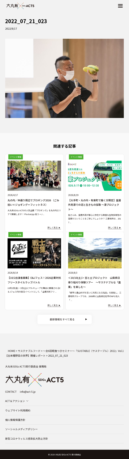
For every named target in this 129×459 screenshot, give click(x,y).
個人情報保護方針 (15, 420)
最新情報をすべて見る (62, 319)
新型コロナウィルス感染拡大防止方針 (26, 438)
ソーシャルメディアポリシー (21, 429)
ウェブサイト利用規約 (17, 410)
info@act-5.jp (28, 391)
